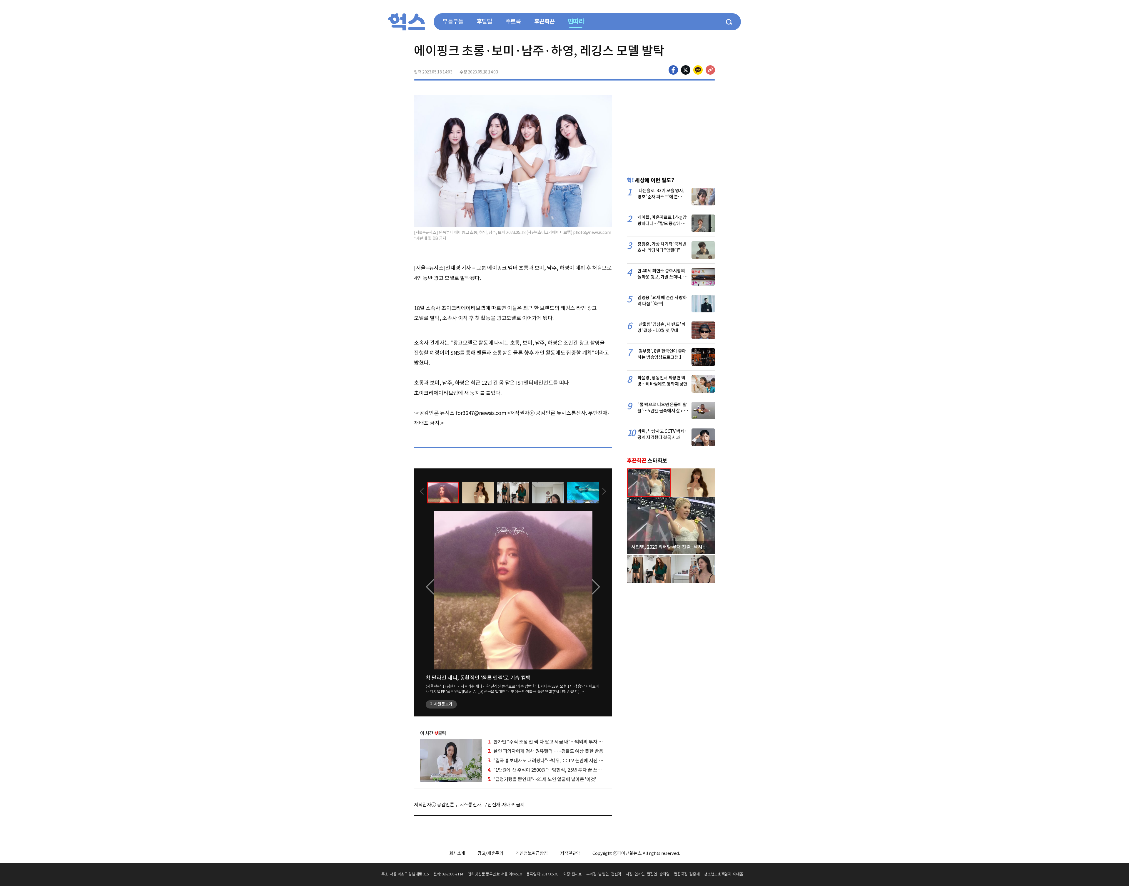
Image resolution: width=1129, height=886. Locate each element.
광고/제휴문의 (490, 853)
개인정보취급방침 (532, 853)
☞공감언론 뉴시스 (434, 413)
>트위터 (685, 70)
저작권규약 (570, 853)
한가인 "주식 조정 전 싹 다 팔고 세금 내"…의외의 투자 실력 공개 (552, 742)
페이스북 (673, 70)
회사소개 (457, 853)
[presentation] (422, 492)
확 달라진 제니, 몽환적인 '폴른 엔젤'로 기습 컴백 (478, 677)
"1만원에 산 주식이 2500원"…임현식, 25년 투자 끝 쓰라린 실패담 (553, 770)
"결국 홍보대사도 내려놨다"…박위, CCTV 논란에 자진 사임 (547, 760)
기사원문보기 (441, 704)
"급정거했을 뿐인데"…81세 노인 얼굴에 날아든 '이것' (541, 779)
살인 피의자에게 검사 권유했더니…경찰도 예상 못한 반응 (545, 751)
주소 (710, 70)
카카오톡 (698, 70)
